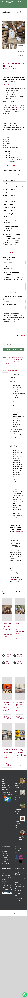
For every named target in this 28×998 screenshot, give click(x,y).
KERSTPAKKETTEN (16, 359)
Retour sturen (6, 887)
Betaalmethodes (7, 885)
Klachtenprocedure (8, 889)
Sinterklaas (6, 363)
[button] (24, 994)
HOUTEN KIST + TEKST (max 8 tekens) (13, 160)
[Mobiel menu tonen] (24, 12)
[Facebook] (16, 857)
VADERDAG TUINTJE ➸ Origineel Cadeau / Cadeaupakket (21, 706)
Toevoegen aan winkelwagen (13, 349)
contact (14, 107)
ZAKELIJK (5, 789)
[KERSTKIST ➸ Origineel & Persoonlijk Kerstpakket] (20, 609)
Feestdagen (6, 359)
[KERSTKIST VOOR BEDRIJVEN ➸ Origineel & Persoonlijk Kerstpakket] (7, 609)
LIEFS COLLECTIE (8, 361)
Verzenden (5, 879)
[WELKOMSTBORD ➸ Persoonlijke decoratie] (7, 735)
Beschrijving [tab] (5, 370)
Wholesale (5, 863)
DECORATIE (8, 143)
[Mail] (21, 861)
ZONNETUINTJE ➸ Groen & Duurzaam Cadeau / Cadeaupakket (21, 752)
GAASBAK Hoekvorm (13, 157)
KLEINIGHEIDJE (9, 141)
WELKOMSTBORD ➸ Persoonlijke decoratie (9, 752)
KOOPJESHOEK (7, 787)
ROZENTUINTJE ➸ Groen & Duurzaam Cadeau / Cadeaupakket (8, 706)
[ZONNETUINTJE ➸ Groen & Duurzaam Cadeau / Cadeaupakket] (20, 735)
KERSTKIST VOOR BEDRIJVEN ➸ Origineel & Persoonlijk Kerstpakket (7, 629)
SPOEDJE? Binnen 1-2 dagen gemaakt (14, 2)
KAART (7, 146)
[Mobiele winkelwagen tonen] (17, 12)
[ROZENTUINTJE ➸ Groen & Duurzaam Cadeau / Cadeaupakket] (7, 688)
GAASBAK (10, 155)
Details (9, 644)
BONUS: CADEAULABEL (11, 148)
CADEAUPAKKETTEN (18, 357)
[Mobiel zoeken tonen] (21, 12)
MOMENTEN (17, 361)
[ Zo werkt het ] (8, 85)
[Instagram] (21, 857)
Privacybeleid (6, 877)
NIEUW (4, 779)
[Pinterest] (16, 861)
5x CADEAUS (8, 139)
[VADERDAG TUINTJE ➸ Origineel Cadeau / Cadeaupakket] (20, 688)
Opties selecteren (5, 642)
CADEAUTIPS (6, 785)
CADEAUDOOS (9, 153)
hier (21, 518)
